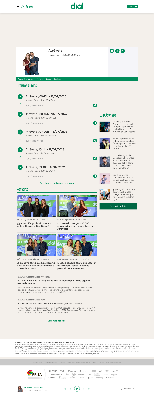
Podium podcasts (72, 377)
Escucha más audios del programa (56, 183)
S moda (90, 377)
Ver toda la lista (118, 206)
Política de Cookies (98, 362)
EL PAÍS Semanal (97, 374)
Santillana (73, 371)
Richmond (52, 377)
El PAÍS (53, 371)
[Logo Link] (77, 5)
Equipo (48, 79)
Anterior (65, 389)
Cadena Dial (89, 374)
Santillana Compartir (84, 371)
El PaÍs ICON (81, 377)
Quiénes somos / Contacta (41, 362)
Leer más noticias (56, 320)
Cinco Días (81, 374)
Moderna (62, 377)
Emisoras (54, 362)
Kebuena (112, 374)
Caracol (114, 371)
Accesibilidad (71, 362)
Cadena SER (93, 371)
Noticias (40, 79)
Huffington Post (56, 374)
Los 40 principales (63, 371)
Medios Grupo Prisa (34, 378)
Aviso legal (61, 362)
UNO (67, 374)
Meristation (109, 377)
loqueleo (99, 377)
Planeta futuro (104, 374)
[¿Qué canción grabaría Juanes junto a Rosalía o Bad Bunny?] (36, 206)
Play (77, 389)
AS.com (100, 371)
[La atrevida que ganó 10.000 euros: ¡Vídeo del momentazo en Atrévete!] (76, 206)
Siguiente (89, 389)
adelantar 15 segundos (83, 389)
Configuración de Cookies (113, 362)
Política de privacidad (83, 362)
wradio (73, 374)
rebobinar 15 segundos (71, 389)
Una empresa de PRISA (34, 373)
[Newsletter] (31, 6)
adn (106, 371)
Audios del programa (26, 79)
